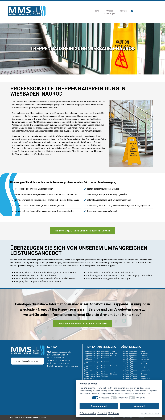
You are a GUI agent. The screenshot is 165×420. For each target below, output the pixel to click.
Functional (122, 397)
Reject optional (98, 406)
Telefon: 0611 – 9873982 (58, 360)
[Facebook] (131, 11)
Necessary (104, 397)
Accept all (139, 406)
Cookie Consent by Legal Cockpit (150, 413)
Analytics (140, 397)
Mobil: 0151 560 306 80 (58, 363)
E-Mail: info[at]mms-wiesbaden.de (62, 366)
